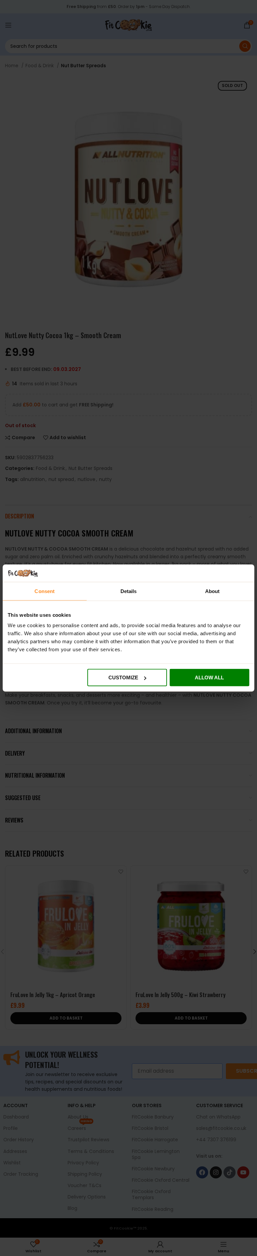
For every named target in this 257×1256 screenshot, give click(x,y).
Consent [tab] (44, 591)
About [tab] (212, 591)
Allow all (209, 677)
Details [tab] (128, 591)
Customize (123, 677)
